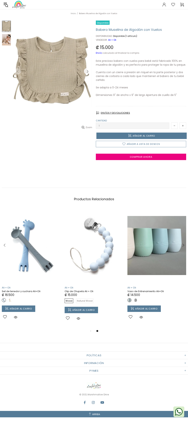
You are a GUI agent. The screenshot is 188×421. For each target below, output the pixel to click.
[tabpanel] (31, 267)
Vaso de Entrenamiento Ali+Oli (145, 291)
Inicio (73, 13)
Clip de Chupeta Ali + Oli (79, 291)
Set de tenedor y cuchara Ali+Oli (21, 291)
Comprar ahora (141, 157)
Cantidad (101, 120)
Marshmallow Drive (19, 4)
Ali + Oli (112, 40)
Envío (99, 53)
